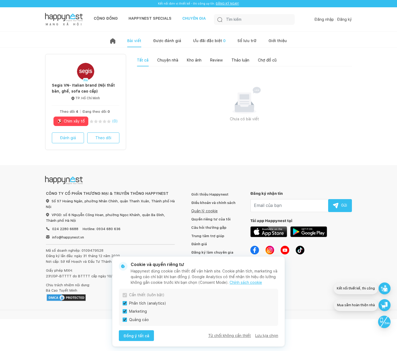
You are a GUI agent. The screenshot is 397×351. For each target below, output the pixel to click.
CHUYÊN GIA (194, 18)
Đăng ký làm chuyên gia (212, 252)
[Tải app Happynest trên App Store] (268, 231)
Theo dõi (103, 138)
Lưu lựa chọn (266, 335)
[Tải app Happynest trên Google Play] (308, 231)
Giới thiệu (277, 41)
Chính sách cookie (246, 282)
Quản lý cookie (204, 211)
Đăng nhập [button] (324, 19)
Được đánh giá (167, 41)
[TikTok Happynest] (300, 249)
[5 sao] (109, 121)
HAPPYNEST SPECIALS (150, 18)
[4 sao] (104, 121)
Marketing (138, 311)
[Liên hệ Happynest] (384, 322)
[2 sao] (96, 121)
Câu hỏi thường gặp (208, 228)
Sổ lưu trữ (247, 41)
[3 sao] (100, 121)
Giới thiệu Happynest (209, 194)
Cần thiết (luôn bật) (146, 295)
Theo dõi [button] (69, 111)
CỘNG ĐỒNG (106, 18)
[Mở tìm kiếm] (220, 19)
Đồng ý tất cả (136, 336)
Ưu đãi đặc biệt (209, 41)
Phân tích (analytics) (147, 303)
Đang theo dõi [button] (96, 111)
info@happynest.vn (68, 237)
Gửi (344, 205)
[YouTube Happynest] (285, 249)
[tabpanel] (244, 111)
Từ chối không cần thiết (229, 335)
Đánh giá (68, 138)
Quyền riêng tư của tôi (211, 219)
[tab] (143, 60)
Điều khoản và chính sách (213, 203)
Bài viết (134, 41)
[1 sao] (91, 121)
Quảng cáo (139, 320)
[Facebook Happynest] (254, 249)
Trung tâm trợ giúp (207, 236)
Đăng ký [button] (344, 19)
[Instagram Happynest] (269, 249)
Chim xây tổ (74, 121)
